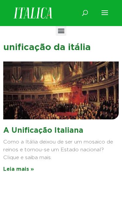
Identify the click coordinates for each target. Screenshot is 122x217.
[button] (61, 30)
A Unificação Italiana (43, 130)
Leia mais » (18, 169)
